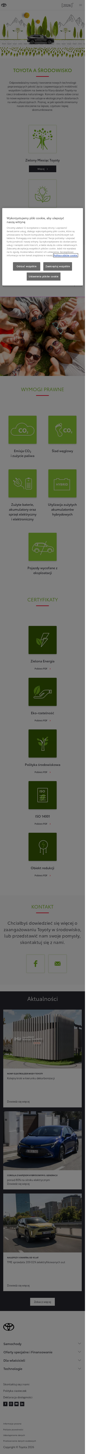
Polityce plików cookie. (66, 255)
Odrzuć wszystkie (27, 266)
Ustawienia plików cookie (43, 276)
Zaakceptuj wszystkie (58, 266)
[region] (42, 247)
